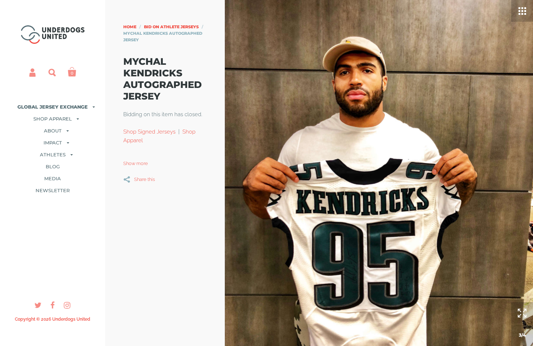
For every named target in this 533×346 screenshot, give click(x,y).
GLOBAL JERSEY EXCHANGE (52, 107)
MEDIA (52, 178)
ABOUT (53, 131)
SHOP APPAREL (52, 119)
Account (33, 72)
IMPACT (53, 142)
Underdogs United (71, 319)
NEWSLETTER (53, 190)
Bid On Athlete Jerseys (171, 26)
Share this (144, 179)
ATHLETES (53, 154)
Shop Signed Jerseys (149, 131)
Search (52, 72)
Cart (72, 72)
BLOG (53, 166)
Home (129, 26)
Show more (135, 163)
